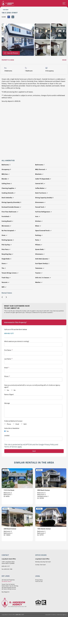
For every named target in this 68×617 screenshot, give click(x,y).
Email (6, 368)
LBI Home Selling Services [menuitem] (9, 589)
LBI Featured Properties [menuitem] (8, 580)
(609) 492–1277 (20, 614)
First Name (8, 350)
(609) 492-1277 (6, 566)
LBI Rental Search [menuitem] (6, 581)
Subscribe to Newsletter (11, 428)
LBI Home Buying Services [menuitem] (9, 587)
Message (7, 403)
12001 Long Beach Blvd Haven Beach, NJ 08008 (8, 562)
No (15, 390)
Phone (7, 376)
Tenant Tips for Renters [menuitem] (8, 584)
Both (25, 424)
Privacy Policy (49, 444)
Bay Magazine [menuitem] (5, 592)
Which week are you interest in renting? (16, 341)
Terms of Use (39, 581)
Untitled (6, 435)
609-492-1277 (9, 333)
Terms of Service (10, 447)
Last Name (8, 359)
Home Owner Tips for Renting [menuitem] (10, 586)
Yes (8, 390)
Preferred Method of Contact (13, 421)
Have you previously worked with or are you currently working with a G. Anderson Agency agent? (32, 386)
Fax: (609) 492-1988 (7, 569)
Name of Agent (9, 394)
